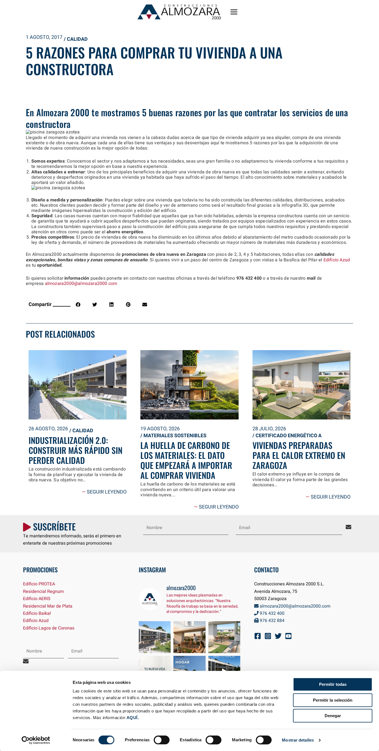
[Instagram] (267, 636)
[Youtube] (288, 636)
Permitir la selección (332, 700)
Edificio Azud (337, 260)
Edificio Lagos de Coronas (48, 628)
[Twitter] (278, 636)
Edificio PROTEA (39, 584)
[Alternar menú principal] (233, 11)
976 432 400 (271, 613)
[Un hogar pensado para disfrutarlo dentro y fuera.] (155, 637)
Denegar (333, 715)
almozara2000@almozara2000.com (81, 283)
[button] (78, 304)
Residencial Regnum (43, 591)
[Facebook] (257, 636)
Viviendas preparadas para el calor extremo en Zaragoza (298, 455)
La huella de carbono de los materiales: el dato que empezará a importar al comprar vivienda (186, 460)
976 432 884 (271, 620)
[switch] (162, 739)
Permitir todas (333, 684)
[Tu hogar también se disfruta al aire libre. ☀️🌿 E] (224, 637)
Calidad (77, 39)
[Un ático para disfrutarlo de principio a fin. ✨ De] (189, 637)
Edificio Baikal (37, 613)
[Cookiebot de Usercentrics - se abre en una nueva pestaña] (36, 740)
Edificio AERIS (36, 598)
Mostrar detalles (298, 740)
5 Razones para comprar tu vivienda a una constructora (154, 60)
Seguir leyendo (104, 492)
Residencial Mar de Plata (47, 606)
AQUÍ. (133, 717)
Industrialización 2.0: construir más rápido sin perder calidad (75, 450)
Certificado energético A (289, 435)
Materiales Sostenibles (174, 435)
